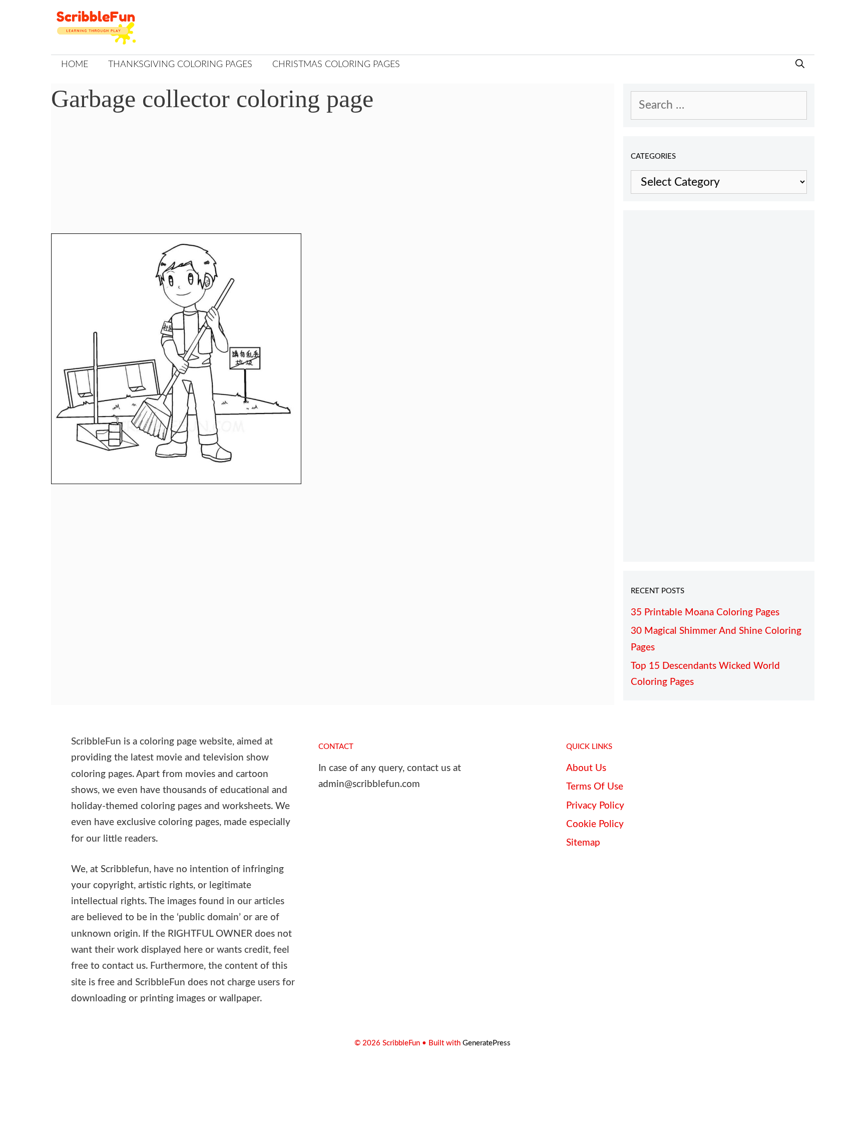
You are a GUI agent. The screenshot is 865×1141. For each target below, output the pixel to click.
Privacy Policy (595, 806)
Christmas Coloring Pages (336, 64)
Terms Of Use (594, 787)
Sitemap (583, 843)
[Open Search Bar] (799, 65)
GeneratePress (487, 1043)
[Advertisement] (333, 180)
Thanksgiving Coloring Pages (180, 64)
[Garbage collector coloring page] (176, 480)
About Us (586, 768)
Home (74, 64)
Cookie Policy (595, 824)
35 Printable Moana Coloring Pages (705, 612)
